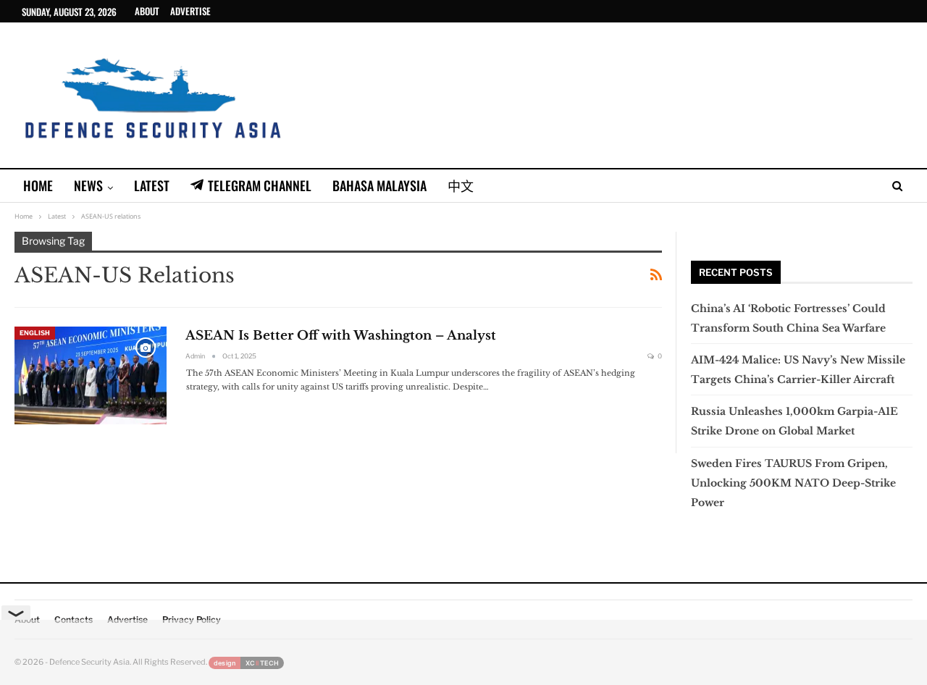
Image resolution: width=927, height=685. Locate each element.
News (88, 185)
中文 (461, 185)
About (147, 11)
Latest (151, 185)
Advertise (190, 11)
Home (38, 185)
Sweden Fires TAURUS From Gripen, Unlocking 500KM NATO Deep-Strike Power (793, 483)
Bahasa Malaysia (379, 185)
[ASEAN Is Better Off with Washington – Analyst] (90, 375)
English (35, 333)
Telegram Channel (259, 185)
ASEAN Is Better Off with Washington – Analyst (340, 335)
